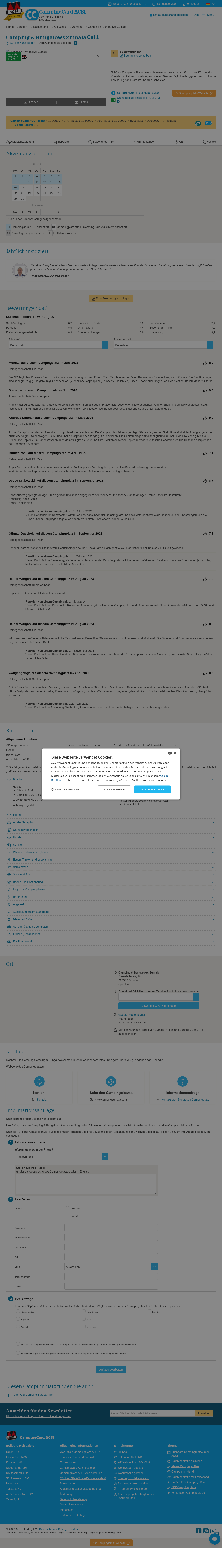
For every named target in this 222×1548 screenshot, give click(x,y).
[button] (65, 789)
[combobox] (170, 753)
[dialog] (111, 774)
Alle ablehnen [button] (114, 789)
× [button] (174, 753)
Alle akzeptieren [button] (152, 789)
